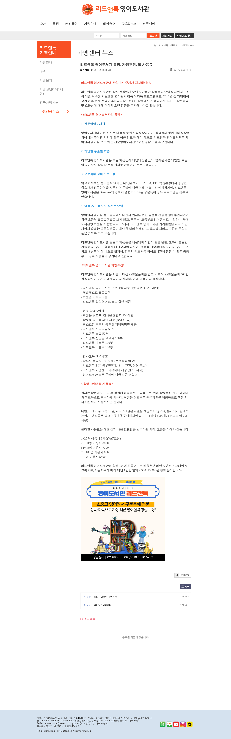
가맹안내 (90, 23)
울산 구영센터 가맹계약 (105, 596)
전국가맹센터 (49, 102)
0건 (95, 70)
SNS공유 (184, 575)
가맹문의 (46, 80)
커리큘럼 (71, 23)
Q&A (43, 71)
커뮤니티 (149, 23)
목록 (186, 586)
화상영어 (109, 23)
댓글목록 (89, 619)
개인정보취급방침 (77, 718)
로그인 (153, 35)
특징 (56, 23)
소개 (43, 23)
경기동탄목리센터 (102, 605)
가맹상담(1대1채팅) (51, 91)
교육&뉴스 (129, 23)
